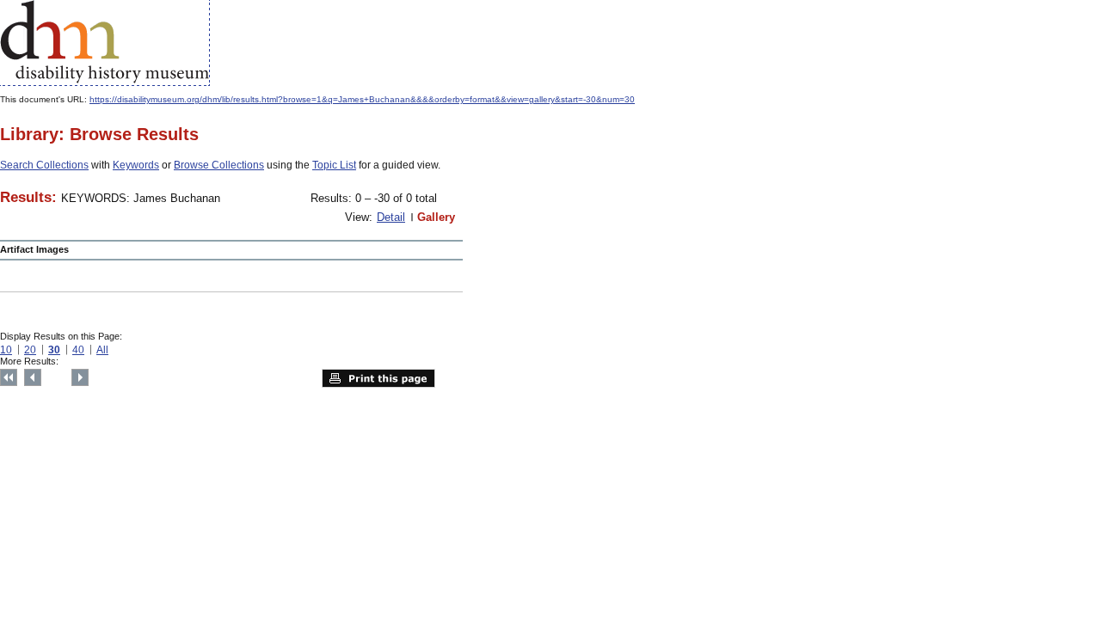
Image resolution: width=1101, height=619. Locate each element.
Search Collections (44, 165)
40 (78, 350)
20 (30, 350)
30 (54, 350)
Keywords (136, 165)
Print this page (378, 378)
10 (6, 350)
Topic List (334, 165)
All (102, 350)
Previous (32, 377)
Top (8, 377)
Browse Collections (219, 165)
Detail (391, 217)
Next (80, 377)
